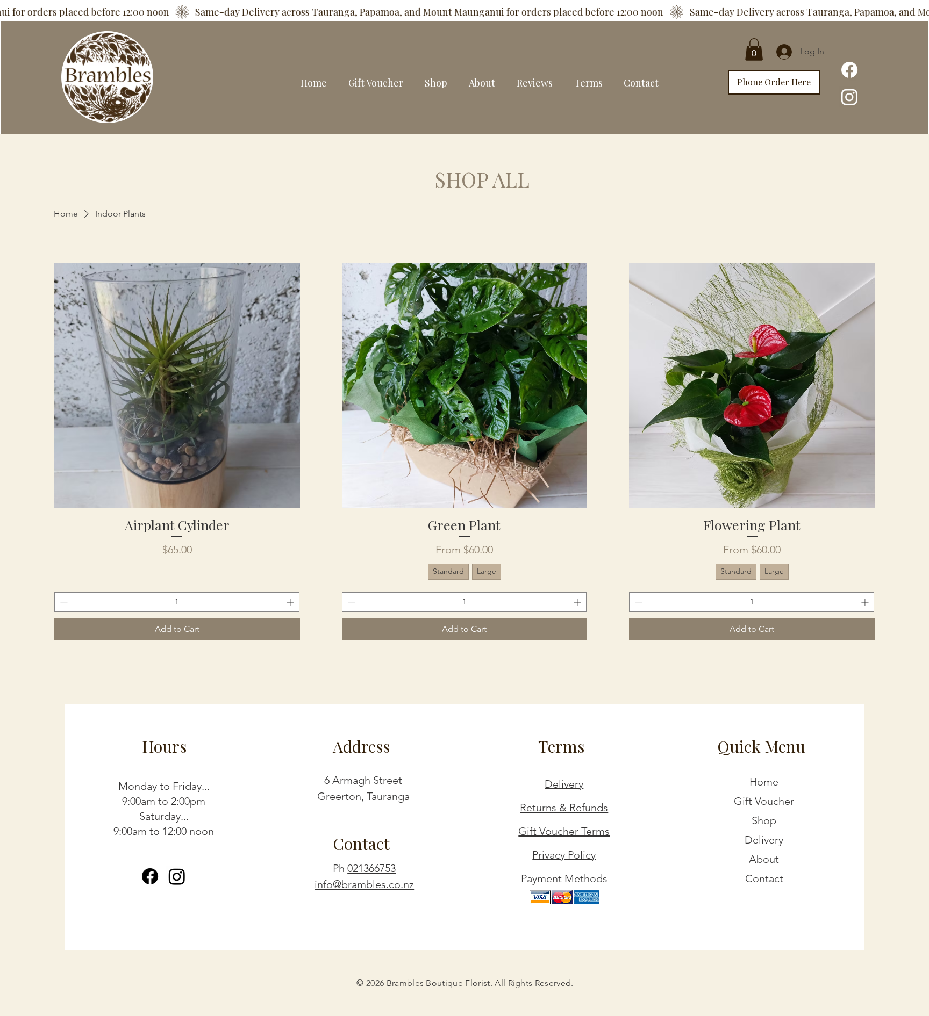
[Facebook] (849, 70)
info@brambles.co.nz (364, 884)
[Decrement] (62, 602)
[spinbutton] (176, 602)
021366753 (371, 868)
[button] (754, 49)
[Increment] (291, 602)
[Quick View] (177, 385)
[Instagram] (849, 96)
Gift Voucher (764, 801)
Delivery (564, 783)
